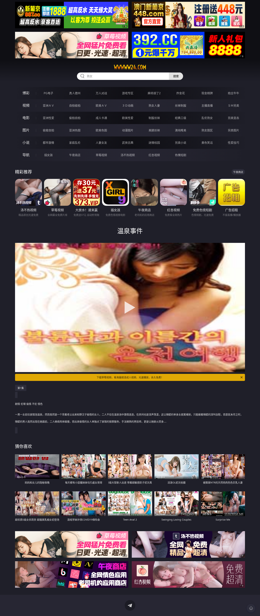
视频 (26, 105)
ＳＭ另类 (233, 105)
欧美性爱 (127, 118)
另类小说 (180, 143)
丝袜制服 (180, 105)
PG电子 (48, 93)
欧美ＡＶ (101, 105)
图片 (26, 130)
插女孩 (48, 155)
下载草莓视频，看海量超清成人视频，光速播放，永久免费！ (130, 377)
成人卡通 (101, 118)
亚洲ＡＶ (48, 105)
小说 (26, 142)
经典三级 (180, 118)
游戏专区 (127, 93)
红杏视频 (154, 155)
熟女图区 (207, 130)
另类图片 (233, 130)
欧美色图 (101, 130)
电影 (26, 117)
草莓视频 (101, 155)
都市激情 (48, 143)
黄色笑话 (207, 143)
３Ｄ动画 (127, 105)
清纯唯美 (180, 130)
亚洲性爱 (48, 118)
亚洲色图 (74, 130)
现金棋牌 (207, 93)
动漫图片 (127, 130)
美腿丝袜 (154, 130)
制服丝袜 (154, 118)
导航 (26, 155)
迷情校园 (154, 143)
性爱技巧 (233, 143)
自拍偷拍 (74, 105)
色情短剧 (180, 155)
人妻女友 (101, 143)
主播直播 (207, 105)
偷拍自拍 (74, 118)
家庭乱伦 (74, 143)
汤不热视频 (128, 155)
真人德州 (74, 93)
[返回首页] (251, 608)
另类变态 (233, 118)
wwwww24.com (130, 67)
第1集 (21, 388)
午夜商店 (74, 155)
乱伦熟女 (207, 118)
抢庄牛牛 (233, 93)
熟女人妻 (154, 105)
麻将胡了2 (154, 93)
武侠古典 (127, 143)
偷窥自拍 (48, 130)
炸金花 (180, 93)
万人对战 (101, 93)
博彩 (26, 93)
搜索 (176, 76)
